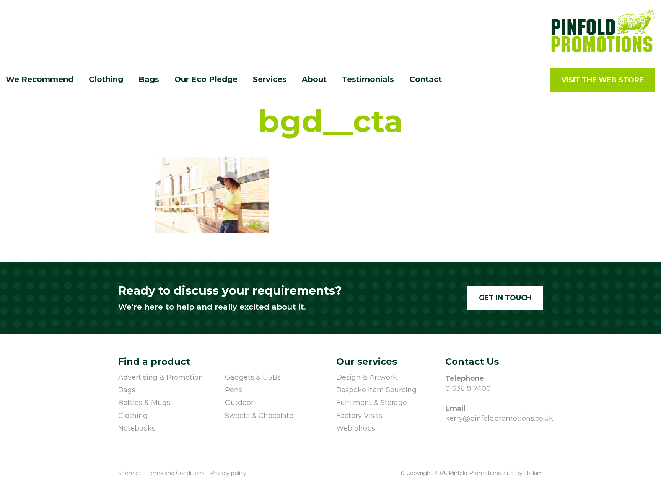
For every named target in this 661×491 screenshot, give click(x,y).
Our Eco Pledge (206, 79)
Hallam (533, 473)
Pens (233, 390)
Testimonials (368, 79)
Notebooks (136, 428)
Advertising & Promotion (160, 377)
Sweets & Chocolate (259, 415)
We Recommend (39, 79)
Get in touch (505, 298)
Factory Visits (359, 415)
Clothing (133, 415)
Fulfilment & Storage (371, 402)
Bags (126, 390)
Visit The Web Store (603, 80)
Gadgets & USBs (253, 377)
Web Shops (355, 428)
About (314, 79)
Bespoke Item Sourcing (376, 390)
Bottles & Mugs (144, 402)
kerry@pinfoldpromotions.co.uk (494, 418)
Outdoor (239, 402)
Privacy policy (228, 473)
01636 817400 (468, 388)
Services (270, 79)
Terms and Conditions (175, 473)
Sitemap (129, 473)
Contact (425, 79)
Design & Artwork (366, 377)
